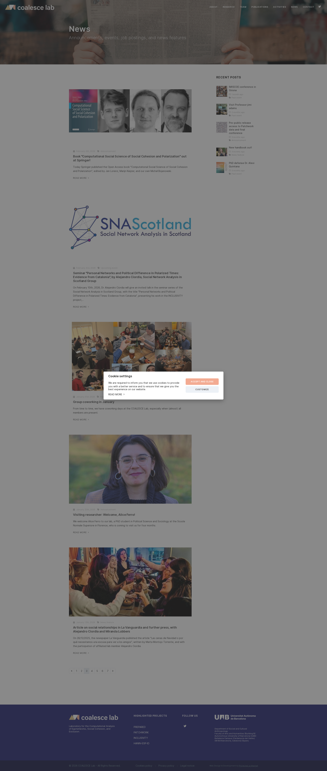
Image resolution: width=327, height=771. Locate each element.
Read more (115, 394)
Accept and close (202, 381)
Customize (202, 389)
